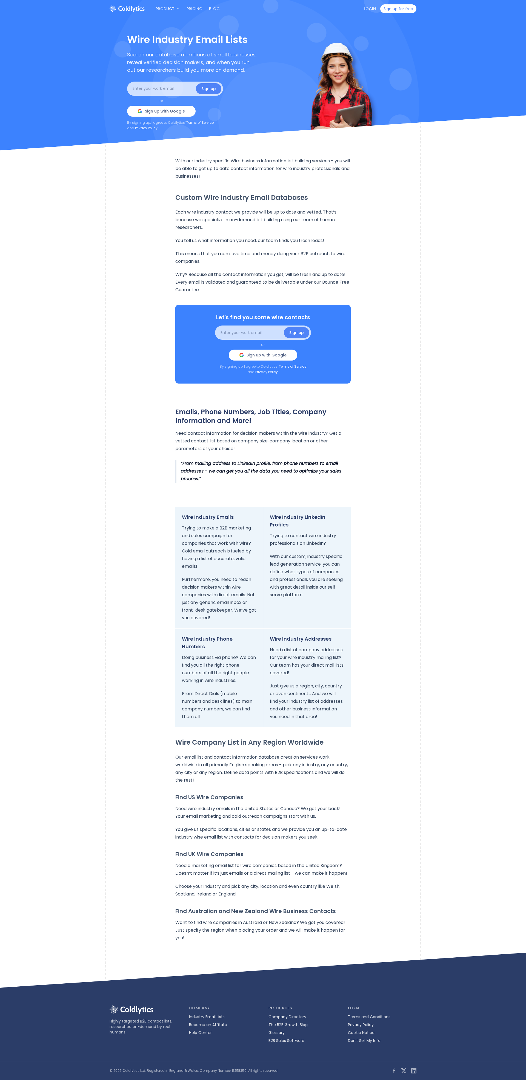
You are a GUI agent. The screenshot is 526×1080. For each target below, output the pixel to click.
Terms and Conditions (369, 1016)
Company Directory (287, 1016)
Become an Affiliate (208, 1024)
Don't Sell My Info (364, 1040)
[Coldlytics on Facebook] (394, 1070)
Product (165, 8)
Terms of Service (200, 122)
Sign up (208, 88)
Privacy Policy (146, 128)
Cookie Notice (361, 1032)
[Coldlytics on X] (404, 1070)
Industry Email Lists (207, 1016)
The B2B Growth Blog (288, 1024)
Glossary (276, 1032)
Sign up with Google (165, 111)
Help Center (200, 1032)
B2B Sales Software (286, 1040)
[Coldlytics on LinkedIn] (413, 1070)
